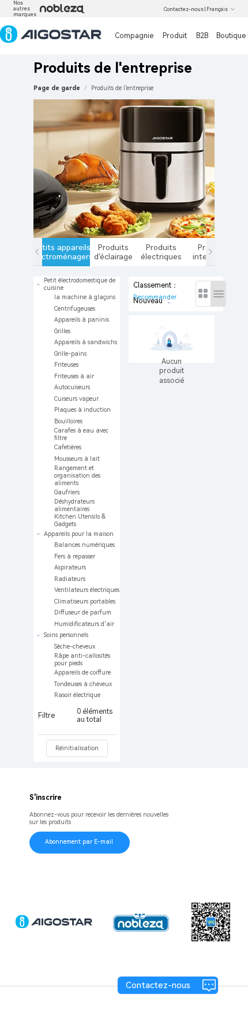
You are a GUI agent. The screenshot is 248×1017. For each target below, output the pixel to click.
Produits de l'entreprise (122, 88)
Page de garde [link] (56, 88)
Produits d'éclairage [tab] (113, 252)
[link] (122, 88)
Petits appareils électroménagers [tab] (66, 252)
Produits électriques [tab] (161, 252)
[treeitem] (76, 402)
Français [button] (217, 9)
